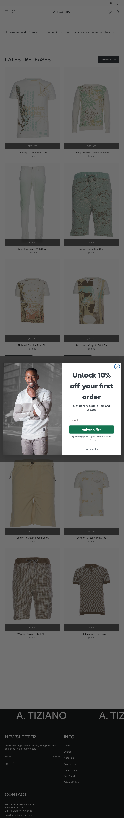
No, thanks (91, 448)
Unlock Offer (91, 429)
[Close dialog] (117, 366)
